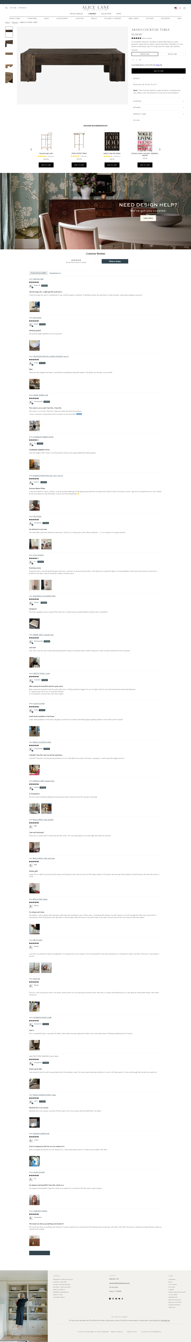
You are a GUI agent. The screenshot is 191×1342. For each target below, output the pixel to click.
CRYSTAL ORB (38, 279)
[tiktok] (122, 1298)
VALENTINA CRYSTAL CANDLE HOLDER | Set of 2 (51, 356)
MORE (170, 1275)
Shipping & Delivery (60, 1282)
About (170, 1282)
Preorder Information (61, 1292)
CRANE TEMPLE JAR (40, 395)
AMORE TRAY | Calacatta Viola (43, 635)
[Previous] (31, 149)
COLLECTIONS (106, 13)
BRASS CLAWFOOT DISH (42, 742)
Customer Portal (59, 1297)
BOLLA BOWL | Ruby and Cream (44, 858)
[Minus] (133, 59)
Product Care (58, 1294)
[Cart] (184, 8)
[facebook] (110, 1298)
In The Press (172, 1284)
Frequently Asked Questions (63, 1279)
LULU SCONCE (38, 555)
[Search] (6, 8)
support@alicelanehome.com (119, 1283)
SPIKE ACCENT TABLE (79, 153)
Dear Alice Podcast (175, 1302)
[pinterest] (116, 1298)
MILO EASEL (37, 940)
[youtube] (119, 1298)
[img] (34, 282)
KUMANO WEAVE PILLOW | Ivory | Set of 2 (48, 475)
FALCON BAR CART (46, 153)
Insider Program (174, 1305)
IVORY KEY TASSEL (40, 1211)
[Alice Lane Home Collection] (95, 8)
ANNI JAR (36, 979)
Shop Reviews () (55, 273)
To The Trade (172, 1294)
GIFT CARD (13, 8)
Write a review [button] (115, 261)
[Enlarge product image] (72, 65)
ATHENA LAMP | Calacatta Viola (43, 781)
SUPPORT (56, 1275)
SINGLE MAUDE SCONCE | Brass (44, 1095)
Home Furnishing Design (177, 1292)
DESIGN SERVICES (76, 13)
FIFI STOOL (37, 318)
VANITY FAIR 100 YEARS (111, 153)
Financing (171, 1307)
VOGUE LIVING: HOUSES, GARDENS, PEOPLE (145, 154)
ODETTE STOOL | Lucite (41, 673)
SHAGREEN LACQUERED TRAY (44, 596)
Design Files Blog (174, 1300)
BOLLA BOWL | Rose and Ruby (43, 820)
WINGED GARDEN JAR (41, 1133)
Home (7, 22)
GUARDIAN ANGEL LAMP (42, 1017)
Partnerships (173, 1297)
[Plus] (140, 59)
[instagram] (113, 1298)
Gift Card (171, 1287)
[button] (136, 38)
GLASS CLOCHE (39, 703)
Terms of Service (59, 1289)
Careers (171, 1289)
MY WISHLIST (23, 8)
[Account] (180, 8)
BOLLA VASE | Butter (40, 899)
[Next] (159, 149)
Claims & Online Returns (61, 1284)
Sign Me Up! (165, 1320)
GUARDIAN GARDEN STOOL (43, 437)
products (15, 22)
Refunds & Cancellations (62, 1287)
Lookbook (171, 1279)
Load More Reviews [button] (40, 1253)
